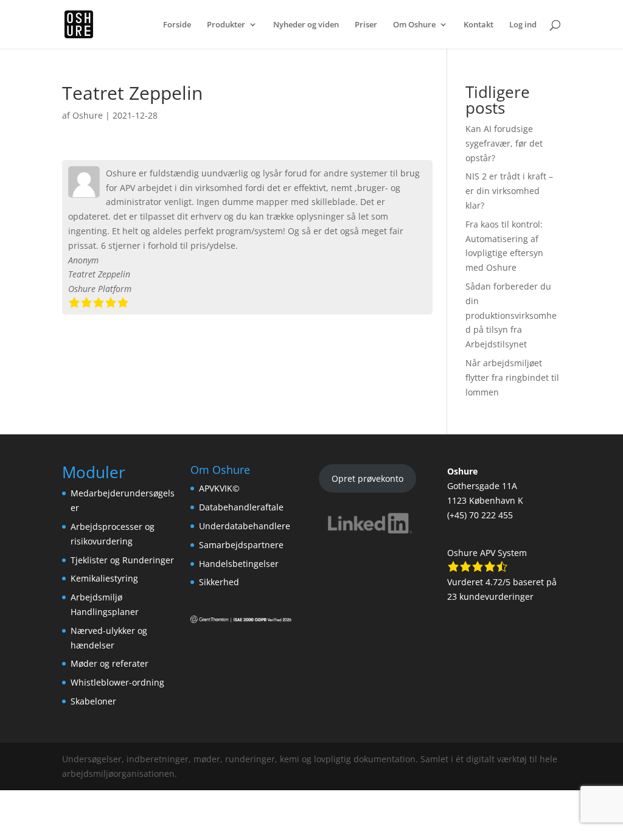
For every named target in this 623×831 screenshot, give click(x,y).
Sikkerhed (219, 582)
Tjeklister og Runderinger (122, 560)
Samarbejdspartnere (241, 545)
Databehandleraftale (241, 507)
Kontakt (478, 25)
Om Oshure (414, 25)
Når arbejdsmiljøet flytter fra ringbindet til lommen (512, 377)
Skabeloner (93, 701)
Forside (177, 25)
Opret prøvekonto (367, 478)
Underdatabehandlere (244, 526)
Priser (366, 25)
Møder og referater (109, 663)
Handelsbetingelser (239, 563)
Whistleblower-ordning (117, 682)
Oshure (87, 115)
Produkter (226, 25)
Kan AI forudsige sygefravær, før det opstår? (504, 143)
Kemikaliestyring (104, 578)
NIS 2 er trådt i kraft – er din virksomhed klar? (509, 190)
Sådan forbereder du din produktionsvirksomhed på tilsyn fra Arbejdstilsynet (511, 315)
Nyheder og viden (306, 25)
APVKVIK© (219, 488)
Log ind (523, 25)
